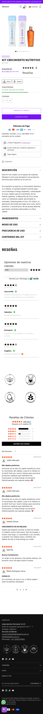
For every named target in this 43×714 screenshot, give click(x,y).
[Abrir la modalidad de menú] (40, 7)
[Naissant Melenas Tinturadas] (5, 6)
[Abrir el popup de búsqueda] (20, 7)
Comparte (8, 161)
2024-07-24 (8, 347)
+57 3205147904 (18, 639)
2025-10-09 (8, 287)
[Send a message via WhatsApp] (3, 702)
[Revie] (34, 278)
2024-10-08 (8, 308)
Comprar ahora (21, 117)
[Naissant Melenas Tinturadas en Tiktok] (10, 659)
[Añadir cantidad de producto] (4, 100)
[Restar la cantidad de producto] (10, 100)
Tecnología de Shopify (9, 704)
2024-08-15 (8, 326)
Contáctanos (25, 143)
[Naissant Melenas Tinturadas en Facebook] (3, 659)
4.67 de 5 (27, 422)
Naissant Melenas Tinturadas (23, 698)
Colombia (34, 7)
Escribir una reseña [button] (21, 444)
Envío (19, 134)
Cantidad (5, 96)
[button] (12, 429)
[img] (7, 457)
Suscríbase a (35, 683)
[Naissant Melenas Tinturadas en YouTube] (13, 659)
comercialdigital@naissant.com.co (15, 634)
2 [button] (20, 590)
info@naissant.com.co (10, 637)
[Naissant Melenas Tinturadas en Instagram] (6, 659)
